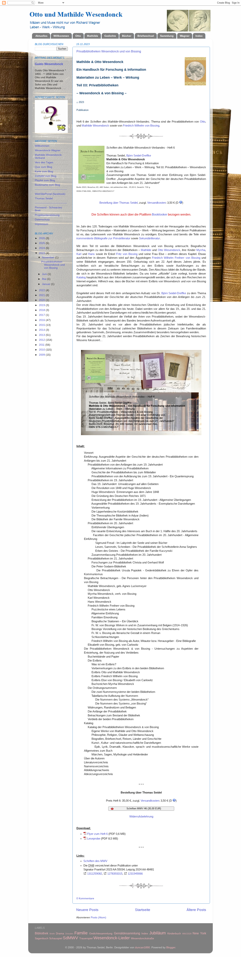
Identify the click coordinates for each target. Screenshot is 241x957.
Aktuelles (41, 35)
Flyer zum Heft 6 (97, 833)
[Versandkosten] (180, 202)
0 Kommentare (85, 898)
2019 (42, 305)
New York (199, 933)
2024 (42, 248)
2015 (42, 325)
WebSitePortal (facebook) (50, 194)
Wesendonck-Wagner (47, 150)
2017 (42, 315)
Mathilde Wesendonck (95, 125)
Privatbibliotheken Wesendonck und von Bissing (108, 51)
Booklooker (159, 214)
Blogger (170, 947)
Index (199, 35)
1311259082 (94, 873)
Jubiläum (157, 933)
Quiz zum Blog (43, 167)
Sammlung (167, 35)
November (48, 257)
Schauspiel (55, 938)
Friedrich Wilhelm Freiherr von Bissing (176, 257)
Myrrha (200, 250)
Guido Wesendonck (49, 64)
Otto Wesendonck (169, 250)
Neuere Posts (87, 910)
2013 (42, 335)
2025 (42, 243)
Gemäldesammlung (127, 933)
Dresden (69, 933)
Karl (78, 254)
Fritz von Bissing (126, 254)
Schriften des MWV (95, 861)
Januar (46, 284)
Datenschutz (42, 219)
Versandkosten (156, 202)
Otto (78, 35)
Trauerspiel (86, 938)
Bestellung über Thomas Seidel (118, 202)
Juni (45, 274)
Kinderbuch (174, 933)
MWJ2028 (186, 933)
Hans (91, 254)
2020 (42, 300)
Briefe (52, 933)
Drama (60, 933)
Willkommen (61, 35)
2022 (42, 290)
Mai (44, 279)
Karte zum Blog (44, 171)
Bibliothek (41, 933)
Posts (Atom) (98, 917)
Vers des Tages (44, 162)
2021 (42, 295)
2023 (42, 253)
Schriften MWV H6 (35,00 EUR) (144, 808)
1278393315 (114, 873)
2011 (42, 344)
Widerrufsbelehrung (141, 816)
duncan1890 (142, 947)
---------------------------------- (51, 189)
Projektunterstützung (47, 215)
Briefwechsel (145, 35)
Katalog (81, 277)
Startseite (142, 910)
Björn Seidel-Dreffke (138, 155)
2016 (42, 320)
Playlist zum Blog (45, 180)
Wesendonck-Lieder (111, 938)
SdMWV (70, 938)
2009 (42, 354)
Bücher (126, 35)
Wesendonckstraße (142, 938)
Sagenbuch (41, 938)
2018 (42, 310)
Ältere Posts (196, 910)
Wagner (184, 35)
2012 (42, 339)
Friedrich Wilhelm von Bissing (141, 125)
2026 (42, 238)
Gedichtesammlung (100, 933)
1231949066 (135, 873)
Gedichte (110, 35)
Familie (81, 933)
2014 (42, 329)
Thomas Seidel (44, 198)
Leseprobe (93, 838)
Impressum (41, 224)
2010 (42, 349)
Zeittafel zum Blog (45, 176)
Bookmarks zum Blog (47, 184)
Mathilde (92, 35)
